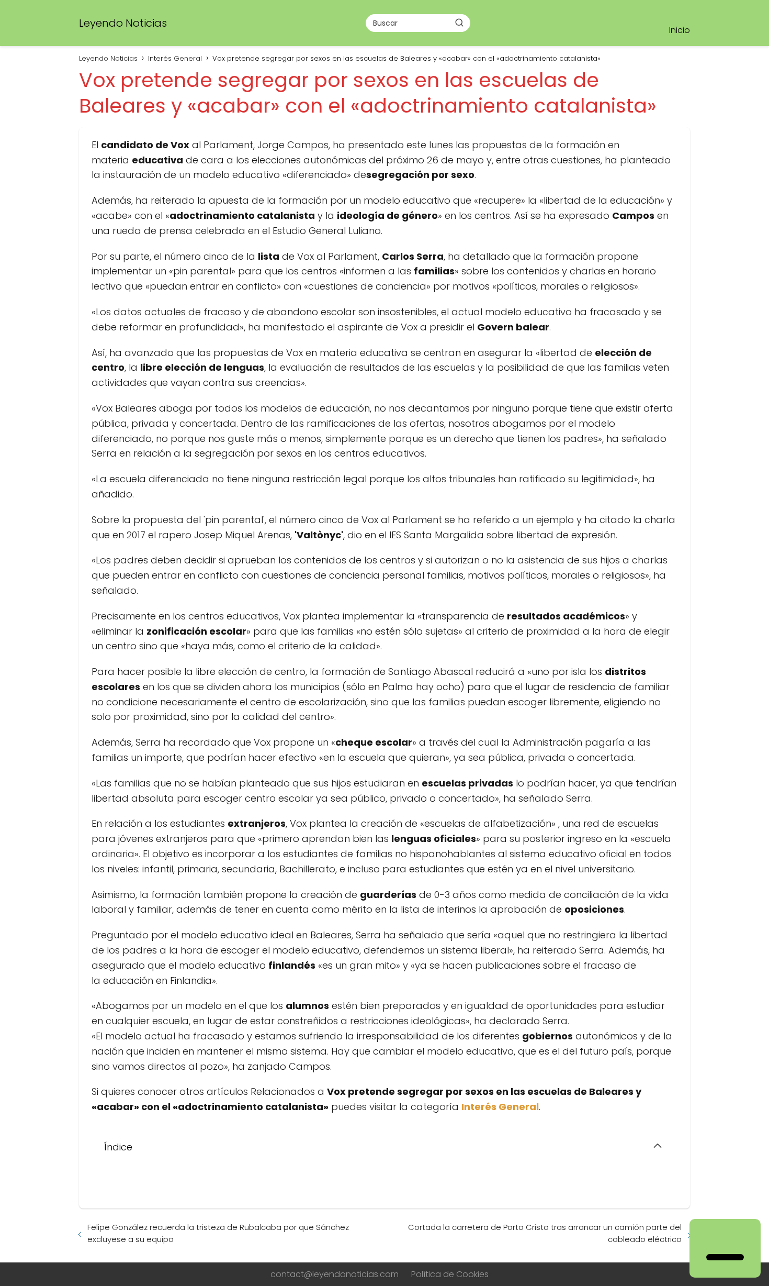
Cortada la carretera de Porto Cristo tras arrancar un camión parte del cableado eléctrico (545, 1233)
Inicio (679, 30)
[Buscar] (459, 22)
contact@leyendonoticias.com (334, 1274)
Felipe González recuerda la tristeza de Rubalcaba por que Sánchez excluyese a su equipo (218, 1233)
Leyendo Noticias (123, 23)
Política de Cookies (450, 1274)
